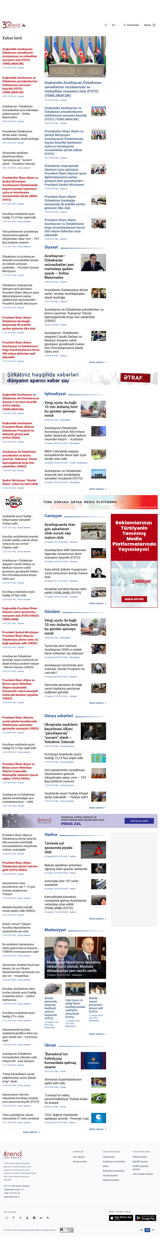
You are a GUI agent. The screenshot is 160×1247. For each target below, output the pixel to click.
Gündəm (52, 611)
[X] (20, 1218)
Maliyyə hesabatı (111, 1180)
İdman (50, 1045)
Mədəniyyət (55, 929)
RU (153, 1230)
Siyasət (51, 247)
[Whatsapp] (6, 1218)
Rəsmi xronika (80, 1161)
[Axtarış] (106, 25)
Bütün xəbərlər (96, 362)
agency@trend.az (11, 1197)
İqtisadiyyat (55, 393)
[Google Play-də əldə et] (145, 1218)
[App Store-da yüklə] (121, 1218)
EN (141, 1230)
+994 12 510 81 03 (12, 1193)
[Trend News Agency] (12, 1155)
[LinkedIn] (41, 1218)
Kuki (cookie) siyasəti (143, 1174)
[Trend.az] (13, 25)
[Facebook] (13, 1218)
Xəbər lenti (12, 38)
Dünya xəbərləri (59, 715)
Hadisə (51, 834)
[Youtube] (27, 1218)
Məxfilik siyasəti (140, 1161)
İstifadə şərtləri (140, 1157)
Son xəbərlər (79, 1157)
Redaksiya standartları (114, 1171)
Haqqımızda (109, 1157)
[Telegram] (34, 1218)
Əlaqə (105, 1166)
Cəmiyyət (53, 515)
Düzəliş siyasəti (110, 1175)
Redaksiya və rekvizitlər (114, 1161)
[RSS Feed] (48, 1218)
